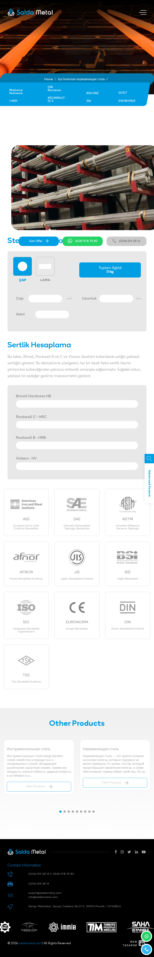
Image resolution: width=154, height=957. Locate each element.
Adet (20, 314)
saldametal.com (30, 943)
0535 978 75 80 (86, 241)
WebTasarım (130, 943)
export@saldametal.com (45, 893)
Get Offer (35, 241)
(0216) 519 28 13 (129, 241)
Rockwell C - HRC (31, 417)
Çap (19, 299)
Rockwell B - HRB (31, 438)
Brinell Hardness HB (33, 396)
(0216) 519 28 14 (38, 883)
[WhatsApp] (146, 936)
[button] (60, 811)
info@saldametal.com (43, 897)
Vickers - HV (26, 458)
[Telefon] (146, 949)
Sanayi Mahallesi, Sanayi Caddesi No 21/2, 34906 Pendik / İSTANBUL (75, 906)
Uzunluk (89, 299)
